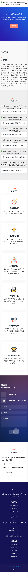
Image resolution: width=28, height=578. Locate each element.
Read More (9, 472)
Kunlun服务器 (14, 512)
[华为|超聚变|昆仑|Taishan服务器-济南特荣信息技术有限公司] (13, 3)
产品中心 (14, 551)
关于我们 (14, 545)
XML (14, 569)
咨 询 (14, 432)
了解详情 (14, 25)
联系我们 (14, 556)
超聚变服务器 (14, 506)
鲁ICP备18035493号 (14, 566)
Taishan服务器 (14, 509)
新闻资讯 (14, 553)
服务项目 (14, 548)
